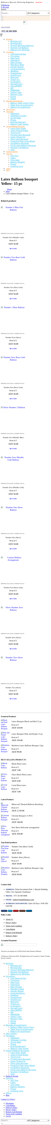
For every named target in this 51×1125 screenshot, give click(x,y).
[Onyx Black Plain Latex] (5, 777)
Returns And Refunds (14, 933)
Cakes (13, 158)
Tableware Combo (18, 115)
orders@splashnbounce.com (23, 900)
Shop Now (38, 2)
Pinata (13, 120)
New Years (15, 58)
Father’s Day (15, 92)
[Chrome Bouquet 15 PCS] (5, 818)
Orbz (12, 1074)
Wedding (14, 71)
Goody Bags (15, 118)
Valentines (15, 60)
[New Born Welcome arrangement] (5, 830)
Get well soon (16, 84)
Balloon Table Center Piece (22, 103)
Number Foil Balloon (19, 47)
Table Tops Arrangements (21, 105)
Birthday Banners (18, 122)
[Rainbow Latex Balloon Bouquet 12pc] (5, 748)
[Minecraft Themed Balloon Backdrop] (5, 807)
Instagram (22, 911)
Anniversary (15, 75)
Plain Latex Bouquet (19, 139)
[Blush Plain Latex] (5, 766)
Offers (8, 1093)
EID (11, 88)
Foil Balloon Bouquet (19, 143)
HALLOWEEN (16, 86)
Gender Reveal (16, 67)
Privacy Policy (11, 923)
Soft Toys (14, 155)
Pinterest (16, 911)
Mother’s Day (16, 94)
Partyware (10, 112)
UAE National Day (18, 54)
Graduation (15, 81)
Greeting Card (16, 166)
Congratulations (17, 69)
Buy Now (13, 249)
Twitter (10, 911)
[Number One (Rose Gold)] (5, 849)
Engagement (16, 73)
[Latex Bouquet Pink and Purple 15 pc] (5, 737)
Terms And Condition (14, 926)
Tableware (14, 113)
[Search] (2, 18)
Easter (13, 96)
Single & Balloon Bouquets (15, 126)
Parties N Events (12, 1076)
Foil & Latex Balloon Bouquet (23, 145)
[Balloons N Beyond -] (5, 7)
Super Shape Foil (17, 137)
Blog (7, 170)
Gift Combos (11, 1033)
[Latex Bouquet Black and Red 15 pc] (5, 724)
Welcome (14, 77)
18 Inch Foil (15, 132)
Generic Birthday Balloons (22, 45)
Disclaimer (10, 1103)
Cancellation (10, 929)
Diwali (13, 1023)
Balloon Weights (17, 162)
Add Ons (9, 154)
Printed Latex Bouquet (20, 135)
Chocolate (14, 160)
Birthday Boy (16, 43)
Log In (8, 1116)
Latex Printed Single (19, 130)
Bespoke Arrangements (14, 101)
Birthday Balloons (7, 233)
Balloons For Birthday (20, 50)
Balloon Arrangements (20, 107)
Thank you (15, 79)
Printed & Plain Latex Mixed (22, 141)
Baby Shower (16, 62)
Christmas (15, 56)
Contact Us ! (8, 1099)
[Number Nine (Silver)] (5, 860)
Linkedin (29, 911)
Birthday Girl (16, 41)
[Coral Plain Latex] (5, 788)
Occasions (9, 52)
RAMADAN (15, 90)
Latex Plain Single (18, 128)
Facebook (4, 911)
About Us (9, 919)
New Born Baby (17, 64)
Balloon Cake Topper (19, 1048)
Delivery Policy (11, 936)
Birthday (9, 39)
